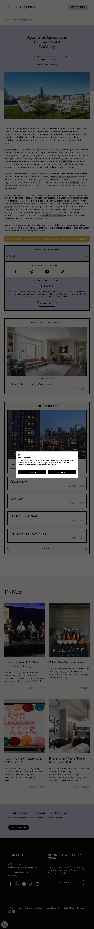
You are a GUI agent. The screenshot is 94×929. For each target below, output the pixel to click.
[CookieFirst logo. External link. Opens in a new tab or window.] (19, 455)
